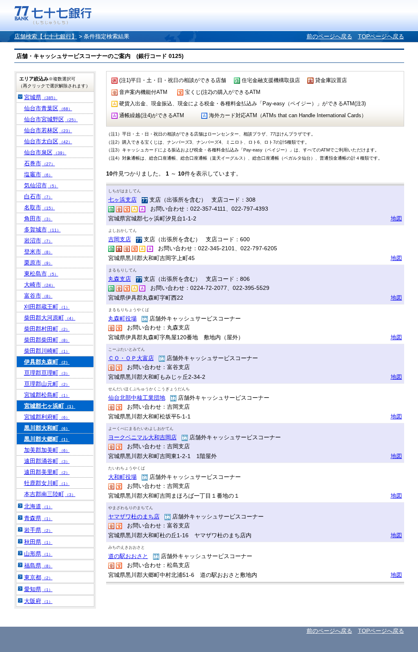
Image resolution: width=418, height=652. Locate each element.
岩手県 (38, 530)
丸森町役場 (122, 318)
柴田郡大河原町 (50, 317)
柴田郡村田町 (47, 328)
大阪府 (38, 601)
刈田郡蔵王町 (47, 306)
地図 (396, 218)
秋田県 (38, 542)
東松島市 (41, 273)
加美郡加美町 (47, 450)
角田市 (38, 218)
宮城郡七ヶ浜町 (50, 406)
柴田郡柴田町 (47, 339)
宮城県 (41, 97)
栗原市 (38, 262)
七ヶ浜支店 (122, 199)
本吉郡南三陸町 (50, 494)
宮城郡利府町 (47, 417)
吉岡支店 (119, 239)
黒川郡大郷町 (47, 439)
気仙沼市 (41, 185)
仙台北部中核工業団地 (136, 397)
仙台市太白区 (48, 141)
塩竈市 (38, 174)
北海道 (38, 506)
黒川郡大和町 (47, 428)
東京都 (38, 577)
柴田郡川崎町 (47, 350)
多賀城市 (42, 229)
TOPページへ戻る (381, 36)
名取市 (39, 207)
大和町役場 (122, 477)
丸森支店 (119, 279)
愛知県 (38, 589)
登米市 (38, 251)
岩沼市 (38, 240)
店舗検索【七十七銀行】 (45, 36)
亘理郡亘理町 (47, 372)
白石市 (38, 196)
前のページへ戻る (329, 36)
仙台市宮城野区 (51, 119)
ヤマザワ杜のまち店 (134, 516)
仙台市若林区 (48, 130)
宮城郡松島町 (47, 395)
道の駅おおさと (128, 556)
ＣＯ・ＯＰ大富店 (131, 358)
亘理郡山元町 (47, 384)
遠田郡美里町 (47, 472)
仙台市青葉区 (48, 108)
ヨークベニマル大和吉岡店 (142, 437)
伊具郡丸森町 (47, 361)
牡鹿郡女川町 (47, 483)
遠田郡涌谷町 (47, 461)
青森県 (38, 518)
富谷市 (38, 295)
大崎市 (39, 284)
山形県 (38, 553)
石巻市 (39, 163)
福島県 (38, 565)
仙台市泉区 (45, 152)
